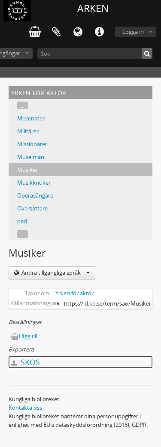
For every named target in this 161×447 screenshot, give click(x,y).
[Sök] (147, 53)
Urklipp (56, 32)
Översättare (32, 208)
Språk (77, 32)
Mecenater (31, 118)
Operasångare (35, 195)
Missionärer (32, 144)
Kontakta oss (25, 407)
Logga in (133, 32)
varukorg (35, 32)
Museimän (30, 157)
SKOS (29, 362)
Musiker (27, 170)
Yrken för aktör (74, 293)
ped (22, 221)
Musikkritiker (34, 182)
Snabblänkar (99, 32)
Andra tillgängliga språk (51, 272)
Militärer (28, 131)
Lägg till (28, 336)
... (22, 105)
